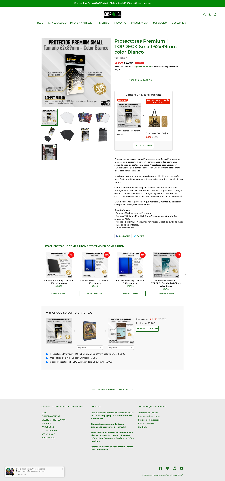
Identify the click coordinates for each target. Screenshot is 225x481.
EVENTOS (46, 423)
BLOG (44, 412)
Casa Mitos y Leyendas (157, 475)
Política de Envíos (147, 423)
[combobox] (90, 348)
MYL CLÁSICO (48, 434)
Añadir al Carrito (147, 329)
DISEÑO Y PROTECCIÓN (53, 420)
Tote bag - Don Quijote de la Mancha (158, 133)
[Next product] (185, 274)
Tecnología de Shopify (174, 475)
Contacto (142, 427)
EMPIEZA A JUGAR (51, 416)
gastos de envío (143, 67)
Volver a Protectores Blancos (114, 389)
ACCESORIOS (48, 437)
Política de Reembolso (149, 416)
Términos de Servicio (148, 412)
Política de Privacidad (149, 420)
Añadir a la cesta (59, 293)
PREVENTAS (48, 427)
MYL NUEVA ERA (50, 430)
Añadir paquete (143, 145)
